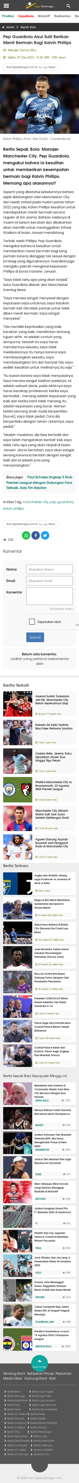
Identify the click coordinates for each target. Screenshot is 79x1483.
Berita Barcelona (17, 1436)
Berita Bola (13, 1391)
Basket (39, 1125)
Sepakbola (26, 16)
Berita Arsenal (15, 1418)
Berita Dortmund (17, 1445)
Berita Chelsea (16, 1427)
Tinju (38, 1248)
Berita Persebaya (41, 1432)
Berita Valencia (43, 1445)
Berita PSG (13, 1432)
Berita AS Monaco (18, 1454)
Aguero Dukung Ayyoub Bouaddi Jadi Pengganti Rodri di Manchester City (51, 842)
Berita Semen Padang (44, 1423)
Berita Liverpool (16, 1423)
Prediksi (8, 16)
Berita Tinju (13, 1405)
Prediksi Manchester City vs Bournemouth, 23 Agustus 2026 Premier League (53, 785)
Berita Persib (38, 1414)
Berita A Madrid (43, 1450)
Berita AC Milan (16, 1450)
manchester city (35, 501)
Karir (52, 1378)
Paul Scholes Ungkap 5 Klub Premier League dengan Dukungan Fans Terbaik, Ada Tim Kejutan (39, 482)
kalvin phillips (13, 508)
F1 (36, 1223)
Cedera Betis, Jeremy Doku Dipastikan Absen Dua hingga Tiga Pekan (53, 757)
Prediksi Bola (43, 1346)
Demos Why (28, 50)
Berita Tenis (13, 1409)
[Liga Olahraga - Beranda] (39, 5)
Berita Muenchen (44, 1441)
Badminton (62, 16)
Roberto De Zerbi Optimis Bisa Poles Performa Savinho (53, 726)
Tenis (38, 1174)
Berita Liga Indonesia (44, 1409)
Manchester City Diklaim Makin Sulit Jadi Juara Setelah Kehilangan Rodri (52, 814)
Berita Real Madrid (18, 1441)
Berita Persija (38, 1418)
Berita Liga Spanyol (43, 1400)
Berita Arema (39, 1427)
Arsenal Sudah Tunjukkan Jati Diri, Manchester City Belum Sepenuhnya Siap (52, 699)
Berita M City (41, 1454)
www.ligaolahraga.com (45, 1478)
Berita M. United (16, 1414)
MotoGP (44, 16)
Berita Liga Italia (41, 1396)
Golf (38, 1272)
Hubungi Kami (35, 1378)
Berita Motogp (16, 1396)
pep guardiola (61, 501)
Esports (40, 1297)
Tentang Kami (14, 1373)
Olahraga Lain (44, 1322)
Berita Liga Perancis (44, 1405)
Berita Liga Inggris (42, 1391)
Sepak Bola (42, 1100)
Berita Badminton (17, 1400)
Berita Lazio (40, 1436)
